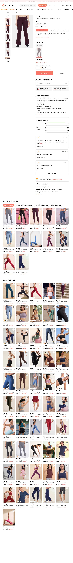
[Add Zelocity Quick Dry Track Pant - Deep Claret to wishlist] (13, 255)
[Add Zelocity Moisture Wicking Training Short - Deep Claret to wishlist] (40, 397)
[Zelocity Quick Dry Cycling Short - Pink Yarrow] (9, 517)
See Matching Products (42, 37)
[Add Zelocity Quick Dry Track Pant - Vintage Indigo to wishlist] (27, 232)
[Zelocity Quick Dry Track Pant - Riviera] (36, 239)
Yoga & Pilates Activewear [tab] (41, 205)
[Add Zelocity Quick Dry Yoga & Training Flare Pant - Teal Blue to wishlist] (13, 284)
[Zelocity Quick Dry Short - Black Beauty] (9, 359)
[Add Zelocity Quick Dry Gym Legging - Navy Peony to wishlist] (67, 397)
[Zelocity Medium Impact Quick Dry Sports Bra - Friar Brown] (49, 359)
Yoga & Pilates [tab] (53, 30)
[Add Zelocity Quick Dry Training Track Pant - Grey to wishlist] (13, 556)
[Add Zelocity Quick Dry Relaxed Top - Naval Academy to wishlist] (67, 443)
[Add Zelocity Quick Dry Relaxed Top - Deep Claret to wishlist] (67, 511)
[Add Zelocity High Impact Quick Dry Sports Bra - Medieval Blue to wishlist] (54, 443)
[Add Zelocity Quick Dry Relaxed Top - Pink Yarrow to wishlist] (67, 533)
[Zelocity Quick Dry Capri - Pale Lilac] (22, 472)
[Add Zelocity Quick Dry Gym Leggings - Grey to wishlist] (40, 511)
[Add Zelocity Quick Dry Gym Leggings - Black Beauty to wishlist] (67, 307)
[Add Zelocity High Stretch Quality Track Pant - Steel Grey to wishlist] (13, 210)
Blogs (27, 1)
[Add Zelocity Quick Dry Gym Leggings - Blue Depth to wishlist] (40, 488)
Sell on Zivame (57, 1)
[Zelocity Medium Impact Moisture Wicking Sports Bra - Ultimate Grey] (22, 404)
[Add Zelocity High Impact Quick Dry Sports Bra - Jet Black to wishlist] (67, 329)
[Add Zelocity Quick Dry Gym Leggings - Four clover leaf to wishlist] (40, 329)
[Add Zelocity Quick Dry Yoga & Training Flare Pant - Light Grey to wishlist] (13, 443)
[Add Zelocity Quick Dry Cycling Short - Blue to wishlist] (54, 397)
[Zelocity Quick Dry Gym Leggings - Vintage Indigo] (9, 472)
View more (39, 115)
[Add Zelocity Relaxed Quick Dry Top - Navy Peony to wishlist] (27, 488)
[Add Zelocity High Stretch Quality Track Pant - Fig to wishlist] (40, 210)
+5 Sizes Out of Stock (41, 63)
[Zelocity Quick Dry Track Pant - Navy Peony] (22, 262)
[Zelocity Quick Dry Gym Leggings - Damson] (62, 291)
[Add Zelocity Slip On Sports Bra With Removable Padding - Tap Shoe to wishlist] (67, 375)
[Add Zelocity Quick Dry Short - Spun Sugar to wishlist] (13, 420)
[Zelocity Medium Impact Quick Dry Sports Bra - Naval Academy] (62, 472)
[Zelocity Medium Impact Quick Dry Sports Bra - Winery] (9, 495)
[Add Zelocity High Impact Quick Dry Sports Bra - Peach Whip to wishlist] (54, 284)
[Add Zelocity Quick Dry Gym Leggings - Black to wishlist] (27, 284)
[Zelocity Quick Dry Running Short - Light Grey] (62, 495)
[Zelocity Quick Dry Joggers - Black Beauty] (49, 216)
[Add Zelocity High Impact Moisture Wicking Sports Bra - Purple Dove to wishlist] (27, 307)
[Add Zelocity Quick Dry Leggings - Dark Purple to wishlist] (40, 465)
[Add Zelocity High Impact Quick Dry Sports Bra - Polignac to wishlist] (54, 375)
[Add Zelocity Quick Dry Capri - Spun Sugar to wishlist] (13, 533)
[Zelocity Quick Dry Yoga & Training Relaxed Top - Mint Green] (36, 540)
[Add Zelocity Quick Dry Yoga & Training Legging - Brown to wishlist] (27, 375)
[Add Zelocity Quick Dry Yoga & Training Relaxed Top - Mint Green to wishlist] (40, 533)
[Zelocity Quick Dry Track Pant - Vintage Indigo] (22, 239)
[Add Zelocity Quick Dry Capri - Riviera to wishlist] (40, 375)
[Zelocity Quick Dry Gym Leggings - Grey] (36, 517)
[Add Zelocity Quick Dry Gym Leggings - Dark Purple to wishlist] (67, 420)
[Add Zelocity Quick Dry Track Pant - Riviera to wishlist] (40, 232)
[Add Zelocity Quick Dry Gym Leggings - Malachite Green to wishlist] (54, 307)
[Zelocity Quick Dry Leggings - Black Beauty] (36, 449)
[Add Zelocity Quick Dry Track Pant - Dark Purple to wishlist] (54, 232)
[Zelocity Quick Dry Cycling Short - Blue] (49, 404)
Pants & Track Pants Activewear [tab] (24, 205)
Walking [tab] (62, 30)
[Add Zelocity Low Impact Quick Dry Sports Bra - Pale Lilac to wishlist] (27, 511)
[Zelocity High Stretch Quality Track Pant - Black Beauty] (22, 216)
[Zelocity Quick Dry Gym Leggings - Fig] (22, 540)
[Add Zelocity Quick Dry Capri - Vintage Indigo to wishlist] (54, 511)
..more (40, 143)
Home (4, 12)
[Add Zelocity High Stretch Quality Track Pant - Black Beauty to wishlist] (27, 210)
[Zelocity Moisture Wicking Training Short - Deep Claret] (36, 404)
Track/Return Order (34, 1)
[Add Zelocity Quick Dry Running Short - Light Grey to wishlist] (67, 488)
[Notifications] (50, 5)
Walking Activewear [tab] (56, 205)
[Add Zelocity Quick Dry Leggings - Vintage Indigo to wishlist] (54, 329)
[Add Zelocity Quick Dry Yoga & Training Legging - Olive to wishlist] (13, 397)
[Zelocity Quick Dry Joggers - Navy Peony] (62, 239)
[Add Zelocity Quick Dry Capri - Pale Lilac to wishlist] (27, 465)
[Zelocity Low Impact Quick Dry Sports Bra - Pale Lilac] (22, 517)
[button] (34, 5)
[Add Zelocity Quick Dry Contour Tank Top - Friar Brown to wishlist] (54, 465)
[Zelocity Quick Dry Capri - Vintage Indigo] (49, 517)
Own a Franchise (66, 1)
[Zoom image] (22, 31)
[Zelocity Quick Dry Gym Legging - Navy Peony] (62, 404)
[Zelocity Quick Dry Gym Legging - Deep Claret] (49, 427)
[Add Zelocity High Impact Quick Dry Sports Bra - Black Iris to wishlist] (67, 352)
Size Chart (45, 67)
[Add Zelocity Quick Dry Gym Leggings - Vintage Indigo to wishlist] (13, 465)
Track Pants (16, 12)
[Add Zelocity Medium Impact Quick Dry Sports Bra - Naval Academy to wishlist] (67, 465)
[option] (7, 22)
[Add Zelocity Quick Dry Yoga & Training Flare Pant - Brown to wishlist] (27, 352)
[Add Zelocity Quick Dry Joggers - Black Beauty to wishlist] (54, 210)
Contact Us (43, 1)
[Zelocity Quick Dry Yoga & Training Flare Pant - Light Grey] (9, 449)
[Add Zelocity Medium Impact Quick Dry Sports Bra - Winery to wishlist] (13, 488)
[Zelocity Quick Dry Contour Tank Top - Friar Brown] (49, 472)
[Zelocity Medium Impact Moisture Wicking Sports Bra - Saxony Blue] (22, 427)
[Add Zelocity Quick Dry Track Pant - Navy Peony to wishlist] (27, 255)
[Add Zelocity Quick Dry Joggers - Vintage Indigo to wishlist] (67, 210)
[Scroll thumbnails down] (8, 60)
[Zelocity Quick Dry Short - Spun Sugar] (9, 427)
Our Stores (50, 1)
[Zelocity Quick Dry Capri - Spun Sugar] (9, 540)
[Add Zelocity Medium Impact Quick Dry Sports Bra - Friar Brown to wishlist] (54, 352)
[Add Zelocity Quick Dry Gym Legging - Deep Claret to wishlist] (54, 420)
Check (66, 83)
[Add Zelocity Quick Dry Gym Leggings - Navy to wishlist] (54, 533)
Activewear (9, 12)
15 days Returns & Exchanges (61, 89)
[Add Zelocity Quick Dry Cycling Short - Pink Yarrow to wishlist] (13, 511)
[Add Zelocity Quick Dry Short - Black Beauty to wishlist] (13, 352)
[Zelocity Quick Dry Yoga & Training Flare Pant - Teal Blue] (9, 291)
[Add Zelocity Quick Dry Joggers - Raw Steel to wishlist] (13, 232)
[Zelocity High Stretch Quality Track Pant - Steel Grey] (9, 216)
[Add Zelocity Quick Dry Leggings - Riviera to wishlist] (13, 375)
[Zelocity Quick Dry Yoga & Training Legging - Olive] (9, 404)
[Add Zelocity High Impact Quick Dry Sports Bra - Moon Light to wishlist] (40, 307)
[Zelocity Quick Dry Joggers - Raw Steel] (9, 239)
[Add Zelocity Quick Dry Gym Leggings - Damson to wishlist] (67, 284)
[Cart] (58, 5)
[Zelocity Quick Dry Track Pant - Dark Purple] (49, 239)
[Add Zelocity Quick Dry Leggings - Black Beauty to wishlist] (40, 443)
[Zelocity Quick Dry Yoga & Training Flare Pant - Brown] (22, 359)
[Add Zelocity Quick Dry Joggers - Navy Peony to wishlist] (67, 232)
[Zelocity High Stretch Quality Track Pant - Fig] (36, 216)
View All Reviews (52, 173)
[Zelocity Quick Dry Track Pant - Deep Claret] (9, 262)
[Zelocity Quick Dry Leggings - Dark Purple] (36, 472)
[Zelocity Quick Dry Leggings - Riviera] (36, 427)
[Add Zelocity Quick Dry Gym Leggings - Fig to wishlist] (27, 533)
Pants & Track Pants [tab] (42, 30)
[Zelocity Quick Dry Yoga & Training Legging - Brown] (22, 381)
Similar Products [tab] (8, 205)
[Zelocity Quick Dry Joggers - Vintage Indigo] (62, 216)
